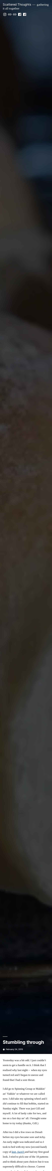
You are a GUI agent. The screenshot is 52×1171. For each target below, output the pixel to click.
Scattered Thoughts (17, 4)
